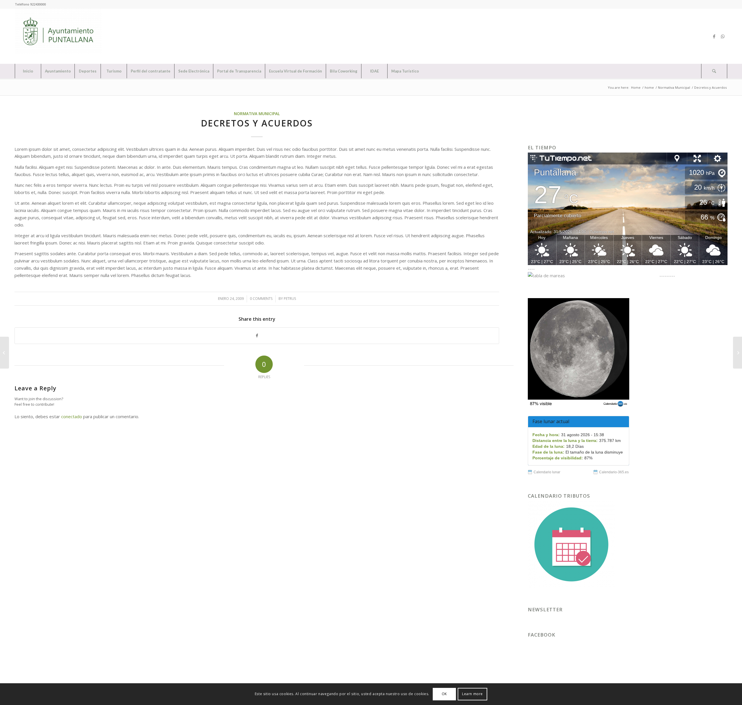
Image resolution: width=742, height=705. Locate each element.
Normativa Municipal (257, 113)
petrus (290, 298)
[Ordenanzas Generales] (4, 353)
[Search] (714, 71)
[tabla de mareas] (593, 275)
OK (444, 693)
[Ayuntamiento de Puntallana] (58, 36)
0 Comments (261, 298)
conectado (71, 416)
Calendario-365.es (614, 472)
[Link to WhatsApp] (723, 36)
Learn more (472, 693)
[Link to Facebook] (714, 36)
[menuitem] (28, 71)
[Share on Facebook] (257, 336)
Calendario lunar (547, 472)
